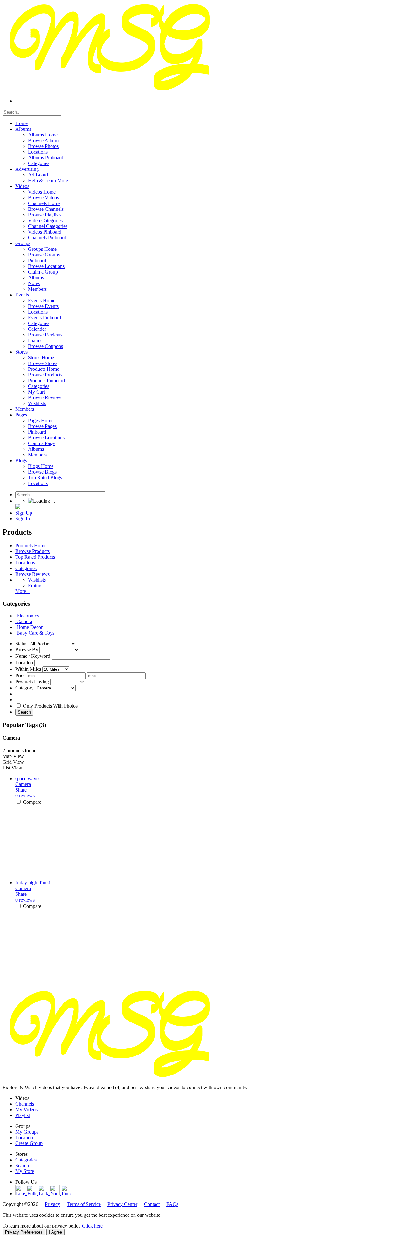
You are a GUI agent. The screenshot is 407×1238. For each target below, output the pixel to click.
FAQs (172, 1204)
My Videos (26, 1109)
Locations (25, 562)
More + (22, 591)
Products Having (32, 681)
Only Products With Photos (50, 706)
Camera (23, 784)
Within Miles (28, 669)
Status (21, 643)
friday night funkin (34, 882)
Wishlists (37, 579)
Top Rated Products (35, 557)
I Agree (55, 1232)
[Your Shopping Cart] (17, 507)
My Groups (26, 1132)
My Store (24, 1171)
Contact (152, 1204)
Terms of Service (84, 1204)
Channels (24, 1104)
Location (24, 662)
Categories (26, 568)
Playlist (22, 1115)
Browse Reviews (32, 574)
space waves (27, 778)
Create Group (29, 1143)
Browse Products (32, 551)
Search (24, 712)
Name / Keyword (32, 656)
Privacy (52, 1204)
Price (20, 675)
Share (21, 790)
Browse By (26, 649)
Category (24, 687)
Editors (35, 585)
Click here (92, 1225)
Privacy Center (122, 1204)
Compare (32, 802)
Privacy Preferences (24, 1232)
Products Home (30, 545)
